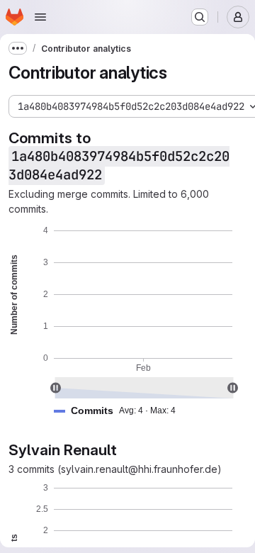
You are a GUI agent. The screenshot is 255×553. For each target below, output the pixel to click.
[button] (120, 410)
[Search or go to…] (199, 17)
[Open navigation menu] (40, 17)
